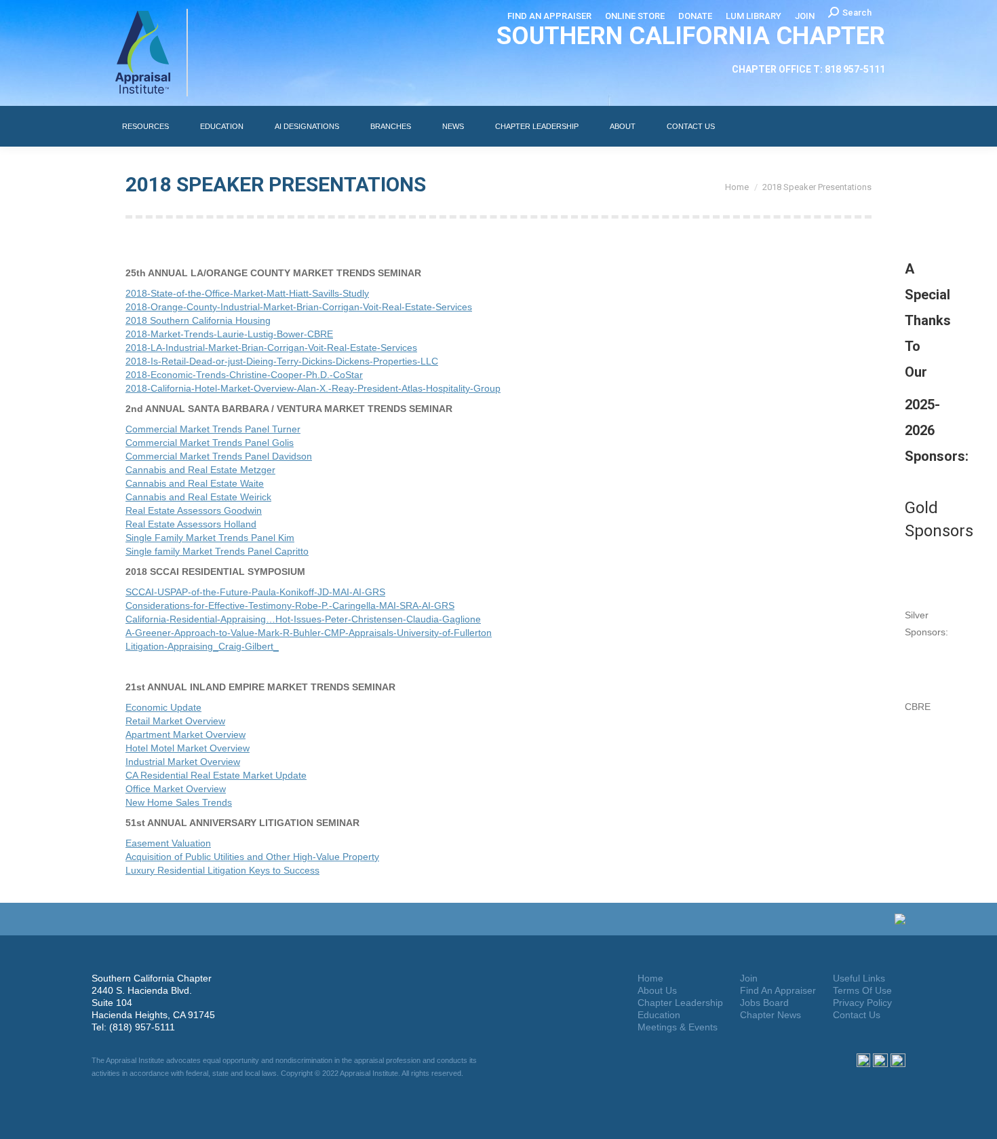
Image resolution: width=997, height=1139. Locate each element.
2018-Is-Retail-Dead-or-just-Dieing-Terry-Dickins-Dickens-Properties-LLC (281, 361)
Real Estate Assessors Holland (190, 524)
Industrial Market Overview (182, 761)
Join (749, 978)
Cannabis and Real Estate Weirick (198, 496)
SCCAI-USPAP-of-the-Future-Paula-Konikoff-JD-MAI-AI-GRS (255, 591)
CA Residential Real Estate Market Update (216, 775)
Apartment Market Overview (185, 734)
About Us (657, 990)
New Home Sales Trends (178, 802)
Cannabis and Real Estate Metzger (200, 469)
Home (650, 978)
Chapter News (770, 1014)
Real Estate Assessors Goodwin (193, 510)
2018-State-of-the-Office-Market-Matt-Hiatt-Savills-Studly (247, 293)
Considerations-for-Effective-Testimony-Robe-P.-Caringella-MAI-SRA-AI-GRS (289, 605)
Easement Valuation (168, 843)
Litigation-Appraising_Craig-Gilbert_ (202, 646)
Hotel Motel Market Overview (187, 748)
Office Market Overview (175, 788)
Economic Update (163, 707)
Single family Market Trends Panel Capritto (217, 551)
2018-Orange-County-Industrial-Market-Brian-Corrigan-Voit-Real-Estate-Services (298, 306)
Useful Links (859, 978)
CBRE (918, 706)
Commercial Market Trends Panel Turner (212, 429)
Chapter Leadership (680, 1002)
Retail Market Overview (175, 720)
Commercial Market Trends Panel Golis (209, 442)
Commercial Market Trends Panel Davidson (218, 456)
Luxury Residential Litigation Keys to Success (222, 870)
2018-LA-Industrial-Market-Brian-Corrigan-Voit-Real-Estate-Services (271, 347)
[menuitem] (549, 16)
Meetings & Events (678, 1027)
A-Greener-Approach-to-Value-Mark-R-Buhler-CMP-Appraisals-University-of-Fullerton (308, 632)
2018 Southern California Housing (198, 320)
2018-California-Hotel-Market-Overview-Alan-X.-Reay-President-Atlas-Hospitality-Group (313, 388)
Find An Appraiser (778, 990)
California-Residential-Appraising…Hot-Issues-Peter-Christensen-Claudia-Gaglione (303, 619)
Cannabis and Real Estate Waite (194, 483)
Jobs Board (764, 1002)
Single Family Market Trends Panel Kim (209, 537)
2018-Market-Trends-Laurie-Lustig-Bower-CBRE (229, 334)
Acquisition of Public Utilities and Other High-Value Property (252, 856)
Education (659, 1014)
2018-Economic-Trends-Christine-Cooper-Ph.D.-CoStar (244, 374)
